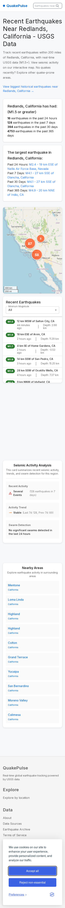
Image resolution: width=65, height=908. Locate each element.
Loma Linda (16, 599)
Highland (14, 614)
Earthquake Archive (16, 829)
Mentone (14, 585)
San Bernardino (18, 686)
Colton (12, 643)
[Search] (58, 6)
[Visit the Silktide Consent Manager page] (52, 894)
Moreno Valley (18, 700)
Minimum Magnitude (18, 306)
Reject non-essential (32, 882)
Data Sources (12, 823)
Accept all (32, 871)
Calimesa (14, 715)
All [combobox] (10, 310)
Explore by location (16, 797)
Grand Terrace (18, 657)
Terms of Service (15, 835)
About (7, 818)
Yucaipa (13, 671)
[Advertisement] (32, 419)
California (13, 589)
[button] (41, 238)
